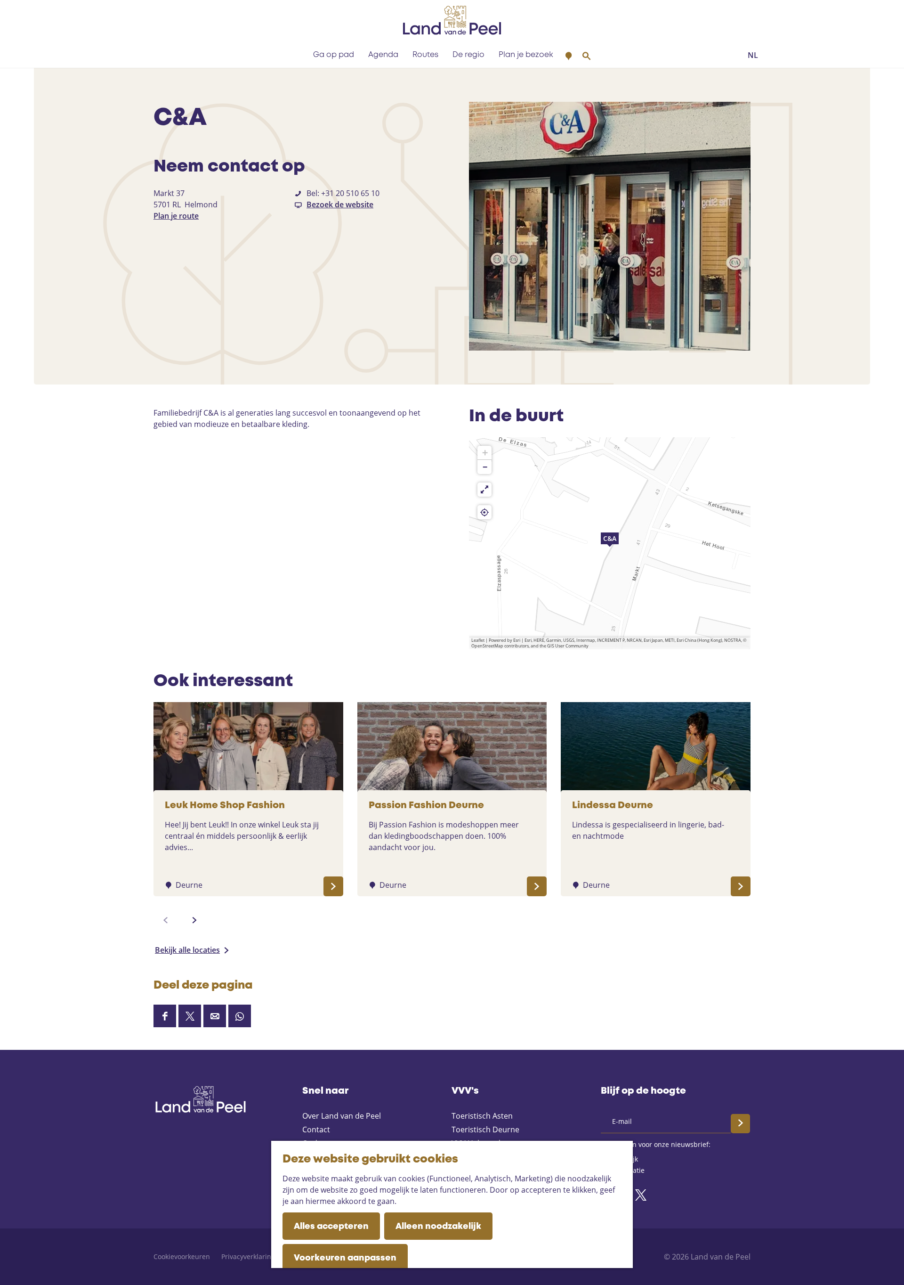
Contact (316, 1129)
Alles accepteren (331, 1226)
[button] (609, 543)
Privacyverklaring (248, 1256)
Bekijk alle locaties (187, 950)
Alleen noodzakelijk (438, 1226)
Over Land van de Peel (341, 1116)
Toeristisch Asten (482, 1116)
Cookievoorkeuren (181, 1256)
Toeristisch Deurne (485, 1129)
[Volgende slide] (194, 920)
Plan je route (176, 216)
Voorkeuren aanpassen (345, 1258)
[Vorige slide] (165, 920)
